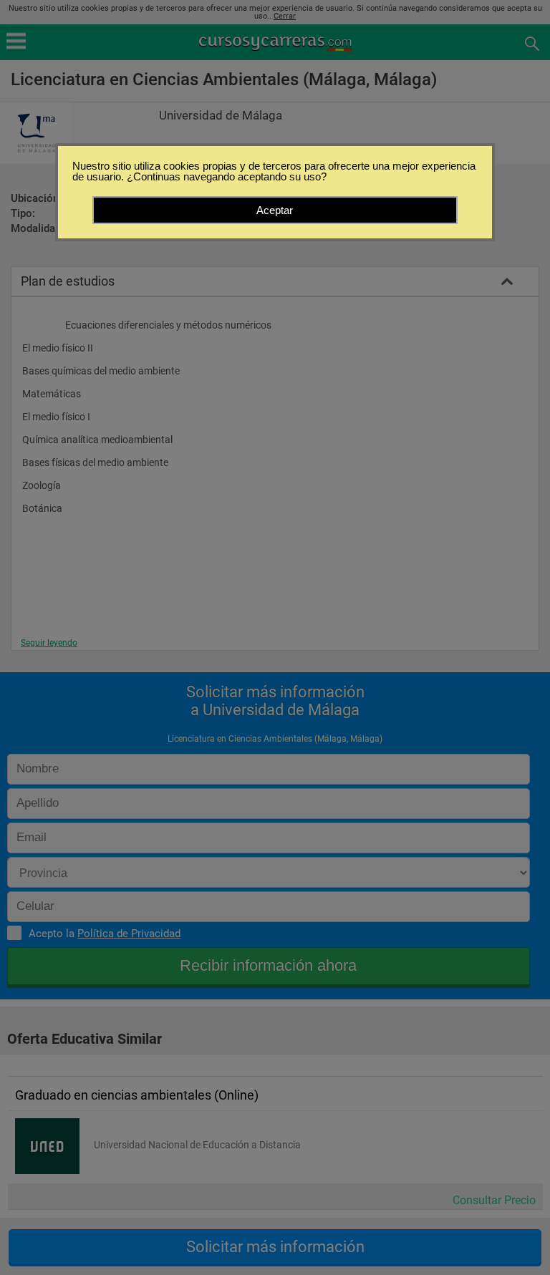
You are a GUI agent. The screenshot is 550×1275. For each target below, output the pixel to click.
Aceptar (274, 210)
